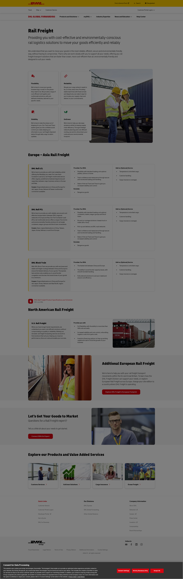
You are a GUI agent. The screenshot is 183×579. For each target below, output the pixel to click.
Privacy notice (72, 577)
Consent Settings (123, 571)
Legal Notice (81, 577)
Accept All (157, 571)
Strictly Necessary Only (140, 571)
